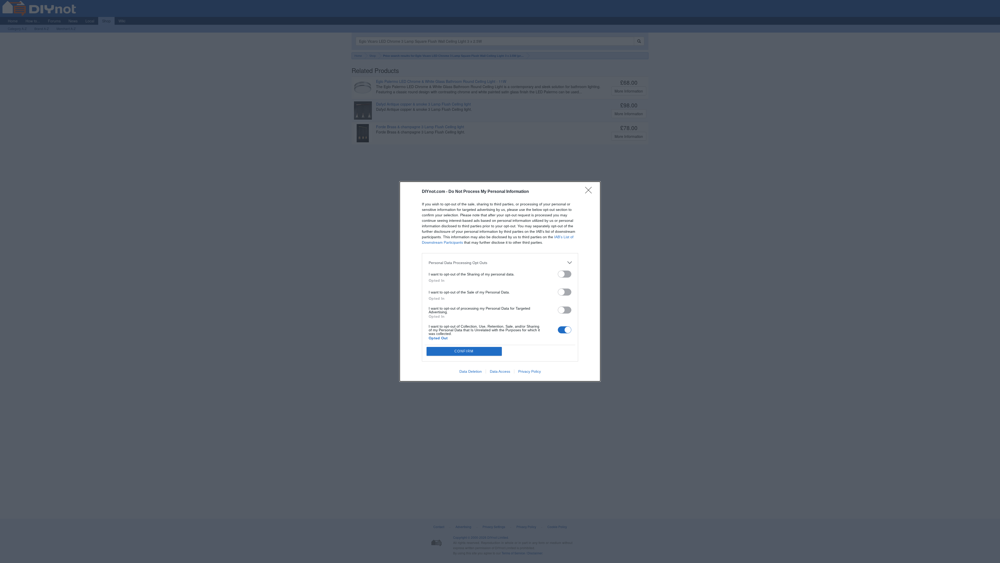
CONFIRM (464, 351)
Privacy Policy (529, 371)
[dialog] (500, 281)
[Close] (590, 192)
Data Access (500, 371)
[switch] (564, 274)
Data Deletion (470, 371)
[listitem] (500, 262)
